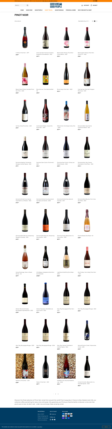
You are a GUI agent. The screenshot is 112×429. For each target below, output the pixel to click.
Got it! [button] (106, 426)
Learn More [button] (39, 426)
